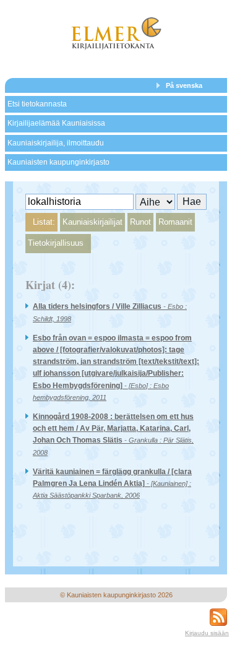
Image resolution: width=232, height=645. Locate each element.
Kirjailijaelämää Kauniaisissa (56, 123)
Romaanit (175, 222)
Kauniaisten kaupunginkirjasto (58, 162)
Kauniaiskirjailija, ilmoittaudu (55, 143)
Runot (140, 222)
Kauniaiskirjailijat (92, 222)
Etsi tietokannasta (37, 104)
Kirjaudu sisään (207, 633)
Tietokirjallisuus (56, 243)
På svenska (184, 85)
